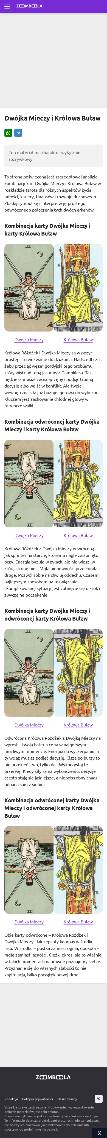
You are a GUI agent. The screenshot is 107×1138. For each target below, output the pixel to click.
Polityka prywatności (37, 1099)
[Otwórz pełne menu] (7, 6)
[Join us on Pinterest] (99, 1099)
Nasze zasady (67, 1099)
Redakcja (11, 1099)
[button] (8, 133)
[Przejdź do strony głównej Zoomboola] (29, 6)
